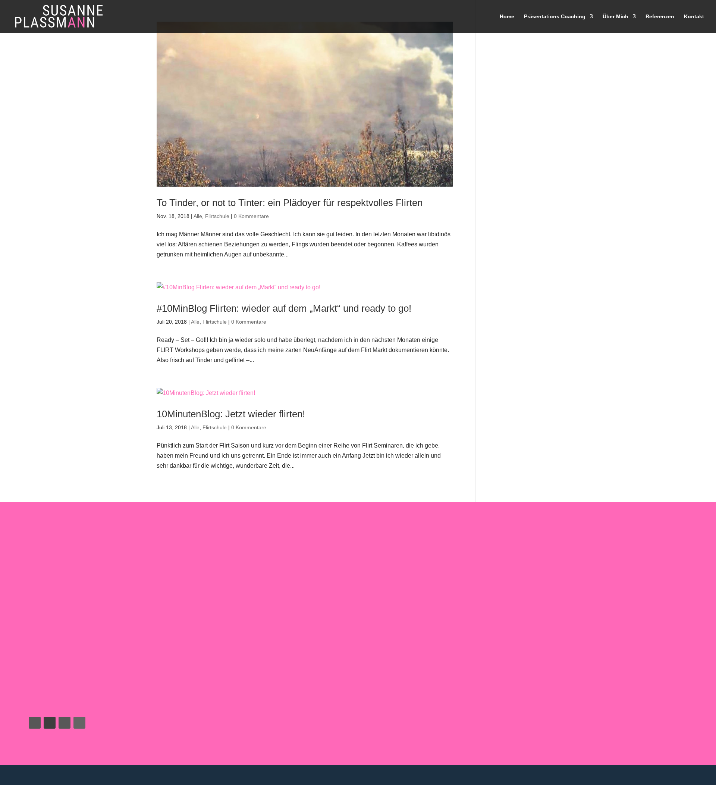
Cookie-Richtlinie (648, 775)
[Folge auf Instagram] (64, 723)
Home (507, 16)
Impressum (688, 775)
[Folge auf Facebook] (35, 723)
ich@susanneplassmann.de (63, 694)
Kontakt (694, 16)
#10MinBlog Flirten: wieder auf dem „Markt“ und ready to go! (284, 308)
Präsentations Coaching (554, 16)
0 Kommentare (251, 216)
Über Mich (615, 16)
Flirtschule (217, 216)
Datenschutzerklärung (595, 775)
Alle (198, 216)
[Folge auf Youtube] (50, 723)
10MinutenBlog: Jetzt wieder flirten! (231, 414)
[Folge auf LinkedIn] (79, 723)
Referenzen (660, 16)
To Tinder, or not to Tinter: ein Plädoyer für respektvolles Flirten (290, 202)
